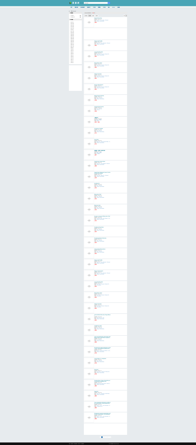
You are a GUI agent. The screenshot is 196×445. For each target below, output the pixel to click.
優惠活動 (76, 7)
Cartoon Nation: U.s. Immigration (100, 358)
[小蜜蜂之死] (89, 122)
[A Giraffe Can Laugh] (89, 330)
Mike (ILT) (102, 175)
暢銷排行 (88, 7)
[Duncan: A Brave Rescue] (89, 89)
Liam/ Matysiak (103, 163)
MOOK (113, 7)
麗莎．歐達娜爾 (98, 119)
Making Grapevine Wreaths (99, 95)
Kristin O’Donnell (99, 317)
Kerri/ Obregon (105, 218)
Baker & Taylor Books (100, 21)
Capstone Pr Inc (99, 406)
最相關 (96, 15)
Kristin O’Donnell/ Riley (104, 141)
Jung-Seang (103, 393)
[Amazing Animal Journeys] (89, 111)
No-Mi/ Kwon (107, 393)
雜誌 (109, 7)
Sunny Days (96, 139)
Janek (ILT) (98, 163)
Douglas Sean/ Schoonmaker (101, 383)
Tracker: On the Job (97, 73)
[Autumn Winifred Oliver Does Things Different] (89, 319)
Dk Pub (98, 109)
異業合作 (79, 443)
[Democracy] (89, 374)
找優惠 (118, 7)
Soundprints (99, 285)
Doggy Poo (96, 391)
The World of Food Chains (99, 227)
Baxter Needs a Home (98, 62)
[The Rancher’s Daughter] (89, 133)
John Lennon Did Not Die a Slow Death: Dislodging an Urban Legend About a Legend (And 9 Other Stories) (102, 337)
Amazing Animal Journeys (99, 106)
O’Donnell (106, 20)
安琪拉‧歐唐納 (99, 152)
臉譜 (98, 120)
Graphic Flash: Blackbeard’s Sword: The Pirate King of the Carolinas (102, 173)
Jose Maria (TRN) (99, 218)
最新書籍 (86, 15)
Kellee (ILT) (98, 141)
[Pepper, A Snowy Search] (89, 275)
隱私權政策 (75, 443)
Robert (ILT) (107, 54)
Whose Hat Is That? (97, 194)
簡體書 (99, 7)
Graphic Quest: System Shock (99, 161)
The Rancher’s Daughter (98, 128)
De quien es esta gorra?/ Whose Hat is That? (102, 216)
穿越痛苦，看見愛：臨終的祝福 (99, 150)
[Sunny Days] (89, 144)
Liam (97, 108)
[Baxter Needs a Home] (89, 67)
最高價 (93, 15)
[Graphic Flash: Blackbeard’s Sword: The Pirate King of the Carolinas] (89, 176)
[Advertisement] (105, 34)
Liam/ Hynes (98, 54)
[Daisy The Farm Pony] (89, 22)
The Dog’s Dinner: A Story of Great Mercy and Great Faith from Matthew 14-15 (102, 381)
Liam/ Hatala (102, 20)
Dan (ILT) (98, 20)
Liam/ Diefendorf (103, 43)
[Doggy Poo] (89, 395)
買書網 (112, 443)
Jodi (97, 130)
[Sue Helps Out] (89, 187)
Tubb (103, 317)
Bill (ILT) (97, 350)
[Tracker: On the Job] (89, 78)
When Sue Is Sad (97, 205)
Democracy (96, 369)
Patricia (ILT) (107, 371)
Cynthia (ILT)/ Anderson (104, 350)
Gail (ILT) (108, 383)
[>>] (110, 437)
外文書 (104, 7)
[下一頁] (109, 437)
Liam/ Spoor (98, 175)
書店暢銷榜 (83, 7)
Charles (97, 405)
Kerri (97, 185)
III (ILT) (101, 405)
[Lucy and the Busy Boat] (89, 56)
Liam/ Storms (98, 371)
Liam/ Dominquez (105, 416)
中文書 (94, 7)
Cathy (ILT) (98, 43)
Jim (97, 339)
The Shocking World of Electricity (100, 238)
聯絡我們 (82, 443)
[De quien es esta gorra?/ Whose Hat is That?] (89, 220)
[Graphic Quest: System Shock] (89, 165)
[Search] (109, 3)
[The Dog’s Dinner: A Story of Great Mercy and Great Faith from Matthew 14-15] (89, 384)
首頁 (71, 7)
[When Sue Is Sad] (89, 209)
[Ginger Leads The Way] (89, 45)
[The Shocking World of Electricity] (89, 242)
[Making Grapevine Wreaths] (89, 100)
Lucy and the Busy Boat (98, 51)
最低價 (90, 15)
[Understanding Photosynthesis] (89, 253)
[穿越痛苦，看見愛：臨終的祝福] (89, 154)
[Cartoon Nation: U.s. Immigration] (89, 363)
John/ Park (98, 393)
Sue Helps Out (96, 183)
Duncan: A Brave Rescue (98, 84)
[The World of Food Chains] (89, 231)
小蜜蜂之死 (96, 117)
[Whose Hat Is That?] (89, 198)
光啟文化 (98, 153)
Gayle (97, 97)
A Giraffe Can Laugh (98, 325)
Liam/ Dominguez (105, 405)
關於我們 (72, 443)
